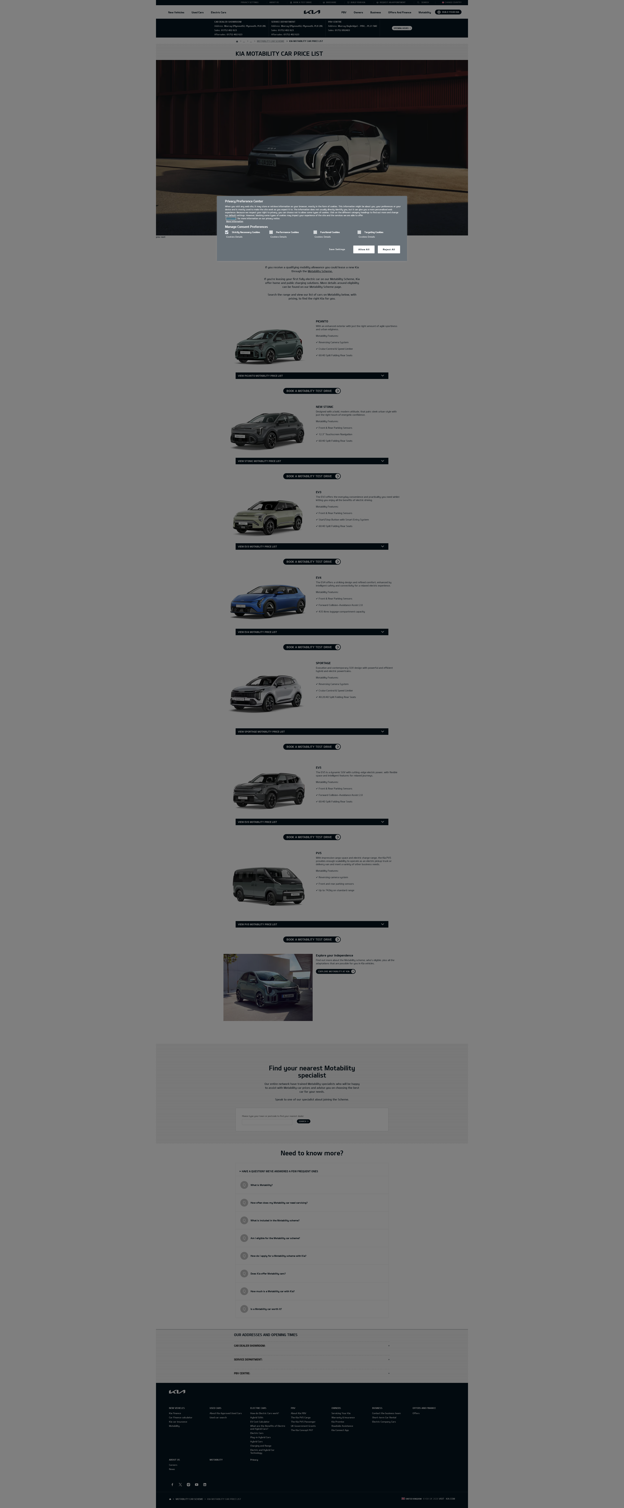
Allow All (364, 249)
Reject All (389, 249)
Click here (231, 218)
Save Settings (337, 249)
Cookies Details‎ (234, 236)
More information (234, 221)
